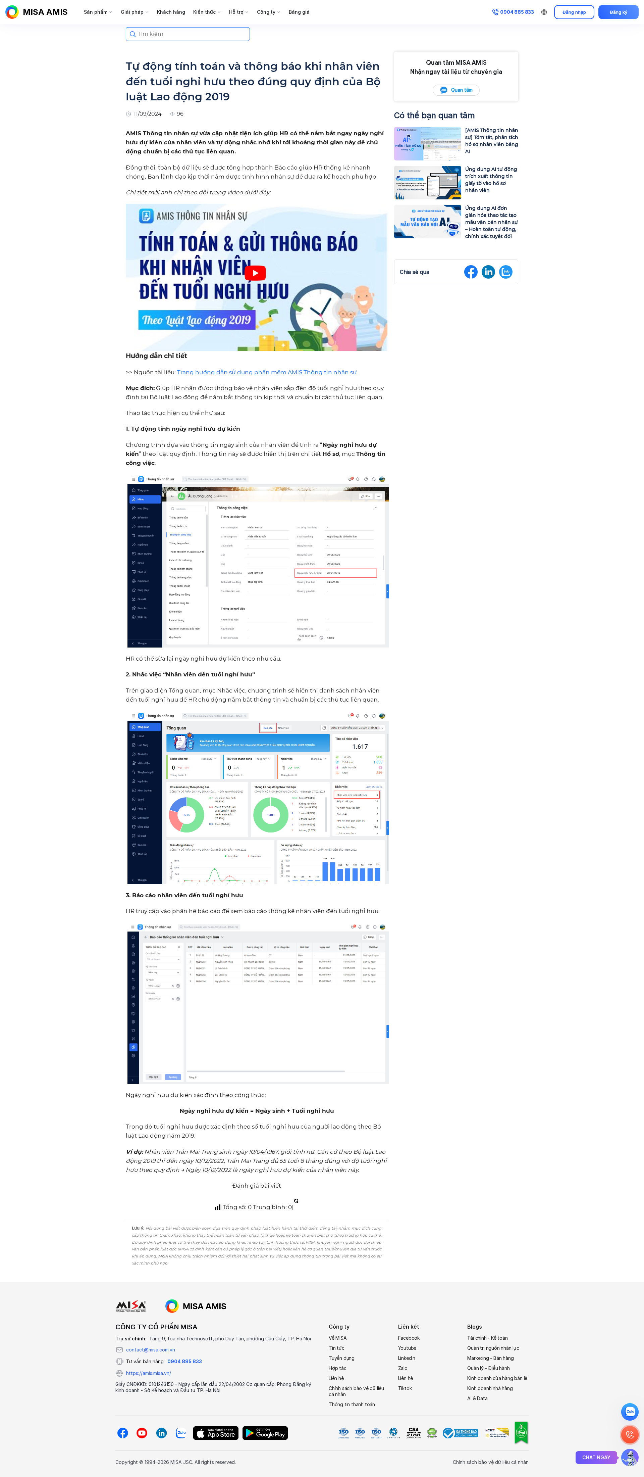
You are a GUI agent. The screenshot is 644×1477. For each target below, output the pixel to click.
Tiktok (405, 1388)
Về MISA (338, 1338)
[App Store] (215, 1433)
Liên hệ (336, 1378)
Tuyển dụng (342, 1358)
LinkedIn (406, 1358)
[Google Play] (265, 1433)
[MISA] (131, 1306)
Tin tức (336, 1348)
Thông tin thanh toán (352, 1404)
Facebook (409, 1338)
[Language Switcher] (544, 12)
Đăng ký (618, 12)
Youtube (407, 1348)
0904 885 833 (184, 1361)
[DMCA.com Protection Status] (432, 1433)
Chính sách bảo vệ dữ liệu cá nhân (356, 1391)
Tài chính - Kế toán (487, 1338)
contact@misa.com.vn (150, 1349)
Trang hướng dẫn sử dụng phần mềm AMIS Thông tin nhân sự (267, 372)
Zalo (403, 1368)
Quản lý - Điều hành (488, 1368)
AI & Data (477, 1398)
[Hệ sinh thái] (195, 1306)
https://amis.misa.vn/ (148, 1373)
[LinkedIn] (161, 1433)
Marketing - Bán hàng (490, 1358)
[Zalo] (181, 1433)
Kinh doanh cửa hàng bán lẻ (497, 1378)
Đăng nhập (574, 12)
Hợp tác (337, 1368)
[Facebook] (122, 1433)
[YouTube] (142, 1433)
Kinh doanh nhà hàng (490, 1388)
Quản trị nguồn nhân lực (493, 1348)
